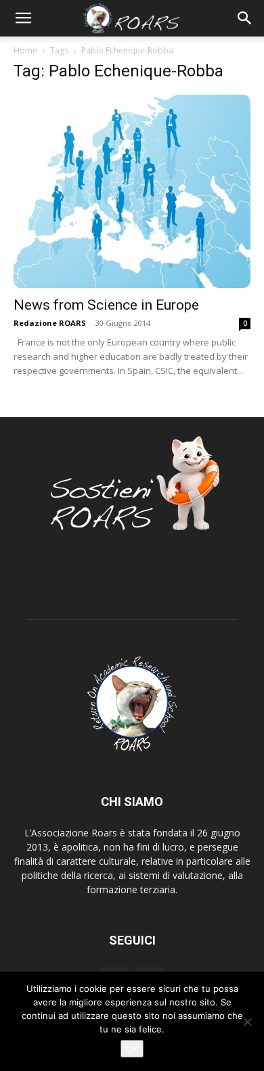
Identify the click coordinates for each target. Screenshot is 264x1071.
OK (132, 1048)
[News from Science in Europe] (132, 191)
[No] (247, 1021)
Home (25, 50)
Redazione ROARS (50, 323)
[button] (23, 18)
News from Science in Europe (106, 305)
